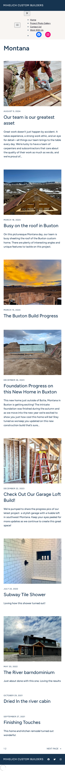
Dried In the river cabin (27, 701)
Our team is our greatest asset (29, 120)
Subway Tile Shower (25, 594)
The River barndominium (29, 672)
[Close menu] (27, 13)
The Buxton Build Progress (31, 316)
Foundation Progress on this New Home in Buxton (30, 389)
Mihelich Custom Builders (23, 5)
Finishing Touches (22, 722)
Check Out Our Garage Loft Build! (32, 497)
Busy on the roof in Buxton (31, 225)
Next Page (54, 748)
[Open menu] (17, 25)
